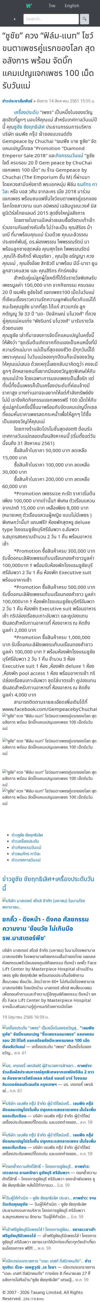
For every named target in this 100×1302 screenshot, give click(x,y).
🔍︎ (85, 19)
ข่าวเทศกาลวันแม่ (26, 860)
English (72, 6)
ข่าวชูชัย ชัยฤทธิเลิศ (27, 835)
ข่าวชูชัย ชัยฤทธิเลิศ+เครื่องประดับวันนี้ (48, 883)
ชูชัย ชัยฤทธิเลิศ (29, 127)
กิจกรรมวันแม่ (69, 155)
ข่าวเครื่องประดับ (25, 841)
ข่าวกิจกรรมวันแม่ (26, 848)
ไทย (52, 6)
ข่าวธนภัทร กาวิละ (26, 854)
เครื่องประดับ (26, 112)
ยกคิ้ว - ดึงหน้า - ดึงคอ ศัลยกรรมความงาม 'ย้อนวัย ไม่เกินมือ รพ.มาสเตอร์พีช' (45, 929)
